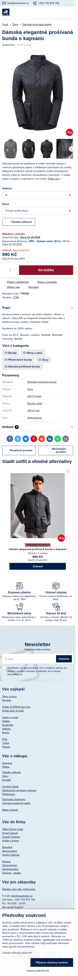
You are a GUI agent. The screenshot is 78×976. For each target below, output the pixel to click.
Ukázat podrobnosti (37, 970)
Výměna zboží (10, 786)
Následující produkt (59, 450)
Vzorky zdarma (10, 854)
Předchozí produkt (21, 450)
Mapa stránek (10, 809)
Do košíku (46, 270)
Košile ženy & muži (13, 710)
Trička (5, 743)
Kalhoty (6, 728)
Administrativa (10, 869)
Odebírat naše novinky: (37, 649)
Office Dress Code (12, 829)
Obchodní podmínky (13, 799)
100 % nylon (34, 396)
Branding (7, 847)
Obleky (6, 721)
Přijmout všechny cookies (52, 962)
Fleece (6, 746)
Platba (5, 766)
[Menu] (71, 12)
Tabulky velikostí (11, 772)
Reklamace (8, 794)
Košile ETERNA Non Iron (16, 706)
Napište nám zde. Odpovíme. (19, 889)
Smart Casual (10, 832)
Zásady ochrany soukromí (17, 952)
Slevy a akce (9, 696)
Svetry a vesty (10, 717)
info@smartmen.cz (21, 895)
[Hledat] (53, 12)
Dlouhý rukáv (34, 403)
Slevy (5, 776)
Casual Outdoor (11, 836)
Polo (4, 739)
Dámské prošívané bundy (42, 381)
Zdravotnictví (9, 865)
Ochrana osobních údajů (16, 803)
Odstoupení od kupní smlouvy (19, 790)
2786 (16, 297)
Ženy (30, 389)
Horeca (6, 861)
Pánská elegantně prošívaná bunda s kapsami (37, 549)
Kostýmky (7, 724)
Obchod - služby (11, 872)
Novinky (6, 700)
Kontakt (6, 779)
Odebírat (64, 658)
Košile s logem (10, 840)
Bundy (5, 732)
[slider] (24, 45)
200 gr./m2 (33, 410)
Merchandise (9, 851)
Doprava (7, 763)
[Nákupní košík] (62, 12)
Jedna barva (34, 417)
